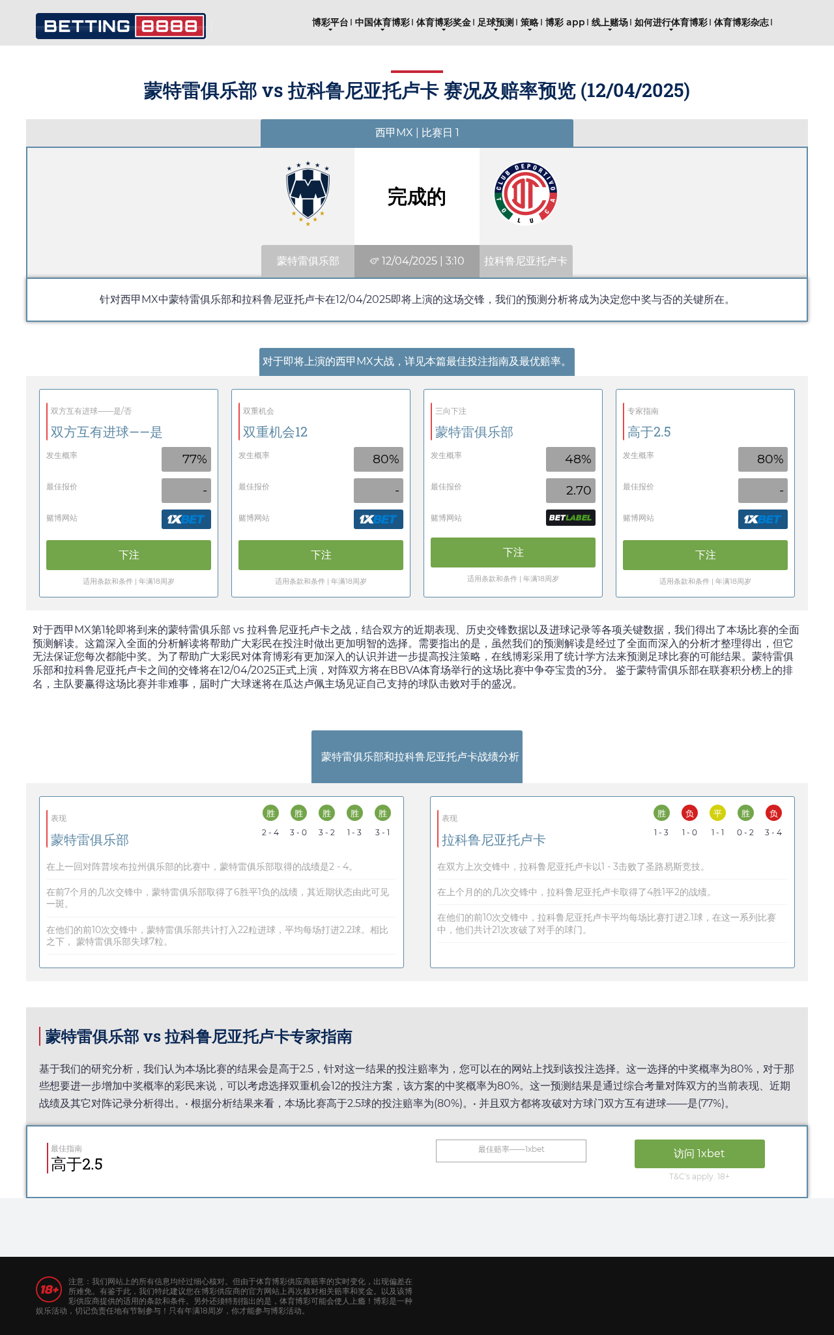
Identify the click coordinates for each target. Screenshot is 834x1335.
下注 (129, 555)
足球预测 (496, 22)
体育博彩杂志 (741, 22)
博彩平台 (330, 22)
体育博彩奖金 (443, 22)
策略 (530, 22)
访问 (699, 1153)
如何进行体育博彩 (671, 22)
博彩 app (565, 22)
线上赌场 (610, 22)
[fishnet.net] (121, 21)
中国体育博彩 (382, 22)
